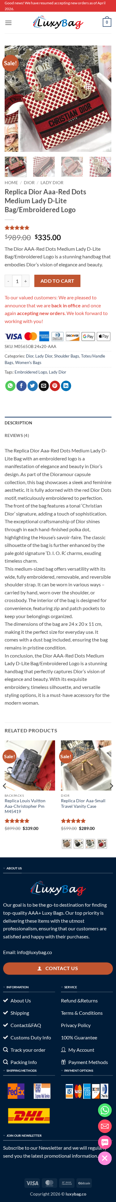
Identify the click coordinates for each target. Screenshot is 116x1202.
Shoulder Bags (66, 356)
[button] (8, 22)
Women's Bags (28, 362)
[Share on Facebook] (21, 386)
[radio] (66, 843)
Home (11, 182)
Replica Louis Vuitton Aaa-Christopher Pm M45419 (25, 806)
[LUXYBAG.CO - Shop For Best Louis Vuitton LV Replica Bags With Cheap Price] (58, 22)
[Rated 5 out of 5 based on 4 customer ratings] (58, 227)
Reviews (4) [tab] (17, 435)
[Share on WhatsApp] (10, 386)
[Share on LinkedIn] (66, 386)
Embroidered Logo (31, 372)
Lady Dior (52, 182)
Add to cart (58, 281)
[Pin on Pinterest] (55, 386)
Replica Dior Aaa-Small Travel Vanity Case (83, 803)
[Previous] (14, 98)
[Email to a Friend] (44, 386)
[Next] (101, 98)
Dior (29, 182)
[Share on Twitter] (33, 386)
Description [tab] (18, 422)
